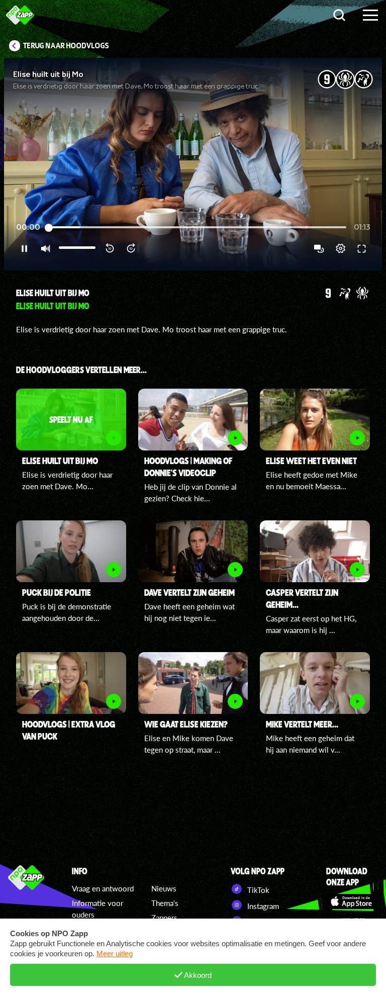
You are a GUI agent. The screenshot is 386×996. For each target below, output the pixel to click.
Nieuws (163, 888)
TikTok (257, 889)
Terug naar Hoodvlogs (66, 45)
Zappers (164, 917)
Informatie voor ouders (97, 908)
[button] (193, 164)
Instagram (262, 906)
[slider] (197, 227)
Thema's (164, 903)
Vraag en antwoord (103, 888)
